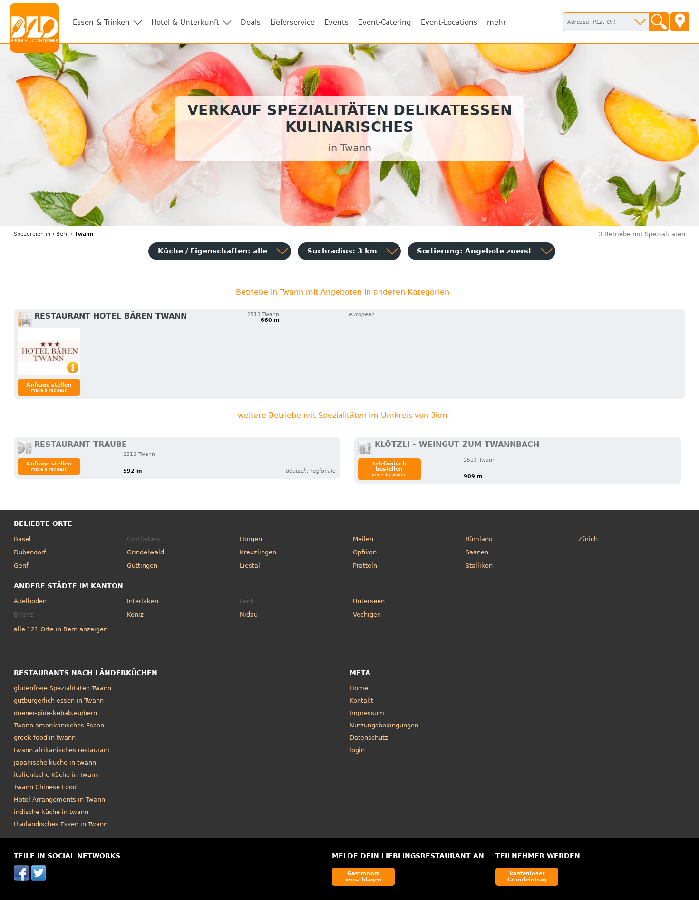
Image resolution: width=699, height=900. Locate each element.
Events (336, 22)
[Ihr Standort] (679, 21)
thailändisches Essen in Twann (60, 824)
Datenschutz (369, 737)
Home (359, 688)
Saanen (477, 552)
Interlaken (142, 601)
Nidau (249, 614)
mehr (496, 22)
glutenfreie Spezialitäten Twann (62, 688)
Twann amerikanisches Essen (59, 725)
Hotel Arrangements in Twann (59, 799)
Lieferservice (292, 22)
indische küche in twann (51, 811)
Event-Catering (384, 22)
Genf (21, 565)
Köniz (135, 614)
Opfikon (365, 552)
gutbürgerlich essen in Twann (59, 700)
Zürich (588, 538)
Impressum (367, 712)
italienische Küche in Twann (56, 774)
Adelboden (30, 601)
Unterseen (369, 601)
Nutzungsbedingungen (384, 725)
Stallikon (479, 565)
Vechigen (367, 614)
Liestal (250, 565)
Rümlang (479, 538)
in (32, 234)
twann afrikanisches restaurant (62, 750)
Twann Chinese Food (45, 787)
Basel (22, 538)
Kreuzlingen (258, 552)
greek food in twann (45, 737)
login (357, 750)
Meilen (363, 538)
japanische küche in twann (55, 762)
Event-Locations (449, 22)
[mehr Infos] (49, 351)
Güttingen (142, 565)
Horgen (251, 538)
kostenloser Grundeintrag (526, 876)
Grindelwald (145, 552)
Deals (251, 22)
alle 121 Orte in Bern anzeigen (60, 629)
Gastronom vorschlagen (363, 876)
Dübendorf (30, 552)
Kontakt (361, 700)
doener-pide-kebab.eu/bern (55, 712)
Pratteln (365, 565)
